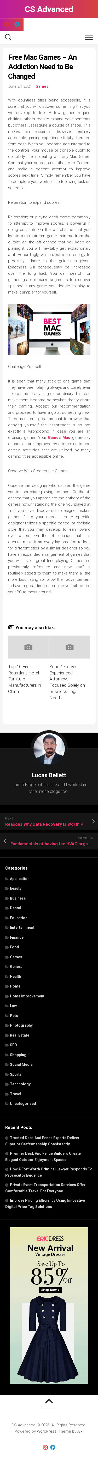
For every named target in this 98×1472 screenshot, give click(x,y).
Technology (20, 1084)
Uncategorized (23, 1104)
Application (20, 879)
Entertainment (22, 927)
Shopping (18, 1055)
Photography (21, 1025)
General (17, 967)
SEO (13, 1045)
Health (15, 976)
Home (15, 986)
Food (14, 947)
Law (13, 1006)
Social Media (21, 1064)
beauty (15, 888)
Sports (16, 1074)
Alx (79, 1431)
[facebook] (17, 24)
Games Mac (59, 437)
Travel (15, 1094)
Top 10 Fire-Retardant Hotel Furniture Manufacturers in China (24, 679)
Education (18, 918)
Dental (15, 908)
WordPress (46, 1431)
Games (42, 86)
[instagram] (6, 24)
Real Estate (19, 1035)
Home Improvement (27, 996)
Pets (14, 1016)
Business (18, 898)
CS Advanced (49, 9)
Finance (17, 937)
